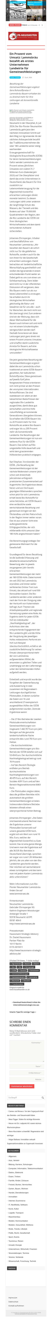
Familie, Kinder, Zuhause (19, 1181)
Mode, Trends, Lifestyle (18, 1229)
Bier (13, 967)
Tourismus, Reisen (16, 1241)
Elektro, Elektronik (16, 1172)
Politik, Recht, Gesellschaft (16, 2)
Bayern (36, 964)
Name (38, 1066)
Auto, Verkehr (14, 1160)
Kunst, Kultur (14, 1209)
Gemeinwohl (34, 970)
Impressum (13, 1298)
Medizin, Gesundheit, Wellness (35, 3)
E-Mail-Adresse (35, 1073)
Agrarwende (16, 964)
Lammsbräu (33, 977)
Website (38, 1079)
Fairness (23, 970)
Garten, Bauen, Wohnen (18, 1189)
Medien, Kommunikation (18, 1221)
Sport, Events (14, 1237)
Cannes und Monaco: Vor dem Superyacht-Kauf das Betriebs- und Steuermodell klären (14, 11)
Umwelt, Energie (15, 1245)
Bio (20, 967)
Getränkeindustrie (18, 977)
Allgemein (12, 1156)
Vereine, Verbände (16, 1257)
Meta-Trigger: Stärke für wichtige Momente (35, 15)
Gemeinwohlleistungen (20, 974)
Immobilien (13, 1197)
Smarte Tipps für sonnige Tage (22, 1012)
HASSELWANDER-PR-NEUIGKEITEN (26, 1314)
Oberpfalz (26, 981)
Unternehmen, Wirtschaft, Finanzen (23, 1249)
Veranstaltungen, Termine (19, 1253)
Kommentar (36, 1043)
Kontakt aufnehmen (16, 1306)
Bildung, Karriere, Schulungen (20, 1164)
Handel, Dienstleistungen (19, 1193)
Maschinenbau (14, 1217)
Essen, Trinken (15, 77)
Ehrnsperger (29, 967)
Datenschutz (13, 1302)
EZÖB (14, 970)
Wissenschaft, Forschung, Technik (22, 1261)
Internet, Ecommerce (17, 1201)
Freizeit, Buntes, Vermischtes (20, 1185)
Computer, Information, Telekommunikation (26, 1168)
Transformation (17, 984)
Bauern (27, 964)
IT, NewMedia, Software (18, 1205)
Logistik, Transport (16, 1213)
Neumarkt (15, 981)
